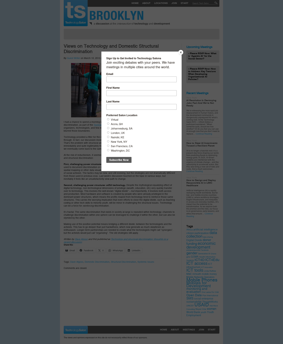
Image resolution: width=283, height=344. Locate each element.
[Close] (180, 52)
